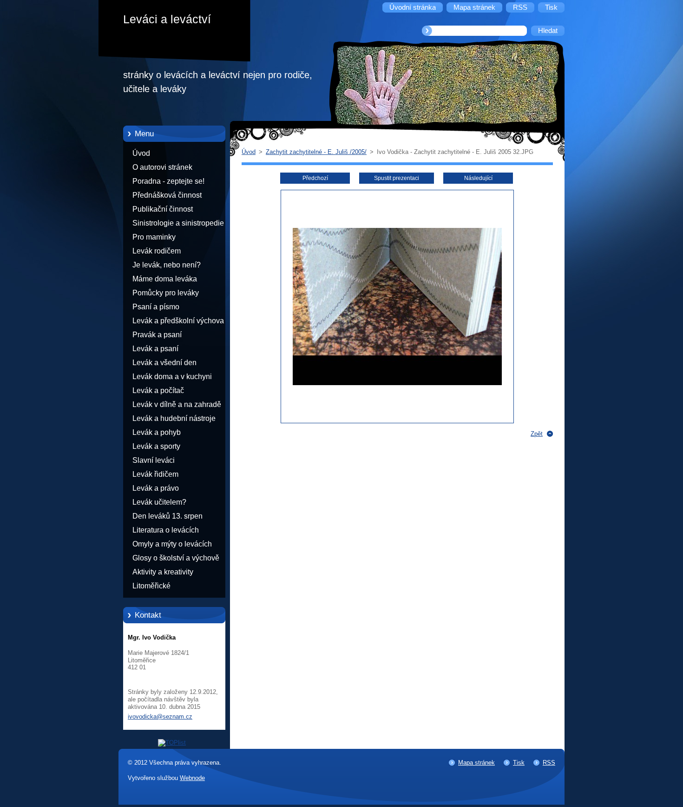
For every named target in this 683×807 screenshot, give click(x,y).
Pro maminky (154, 237)
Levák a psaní (155, 349)
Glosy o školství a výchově (175, 558)
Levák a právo (155, 488)
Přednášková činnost (167, 195)
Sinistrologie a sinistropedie (178, 223)
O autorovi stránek (162, 167)
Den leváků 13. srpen (167, 516)
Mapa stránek (476, 762)
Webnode (192, 777)
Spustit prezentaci (396, 178)
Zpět (537, 433)
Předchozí (315, 178)
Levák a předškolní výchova (178, 321)
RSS (549, 762)
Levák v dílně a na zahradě (176, 404)
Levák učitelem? (159, 502)
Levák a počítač (158, 390)
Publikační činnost (162, 209)
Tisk (519, 762)
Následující (478, 178)
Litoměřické (151, 586)
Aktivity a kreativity (162, 572)
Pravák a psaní (157, 335)
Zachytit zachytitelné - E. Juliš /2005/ (316, 151)
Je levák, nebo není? (166, 265)
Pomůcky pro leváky (165, 293)
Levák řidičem (155, 474)
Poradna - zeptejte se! (168, 181)
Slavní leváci (153, 460)
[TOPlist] (172, 742)
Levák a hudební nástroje (174, 418)
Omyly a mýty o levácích (172, 544)
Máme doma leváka (164, 279)
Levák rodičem (156, 251)
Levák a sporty (156, 446)
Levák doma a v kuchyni (172, 376)
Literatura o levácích (165, 530)
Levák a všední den (164, 363)
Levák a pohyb (156, 432)
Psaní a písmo (155, 307)
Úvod (141, 153)
